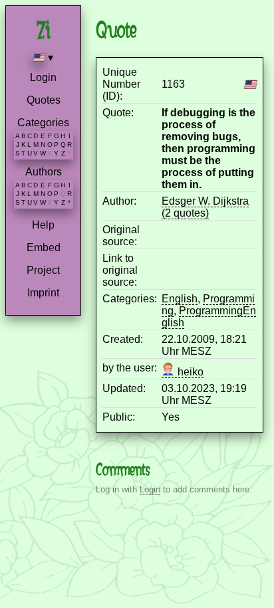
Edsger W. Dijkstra (205, 201)
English (180, 298)
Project (43, 270)
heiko (189, 371)
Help (43, 225)
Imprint (43, 292)
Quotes (44, 100)
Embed (44, 247)
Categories (43, 122)
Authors (43, 171)
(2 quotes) (185, 213)
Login (43, 77)
